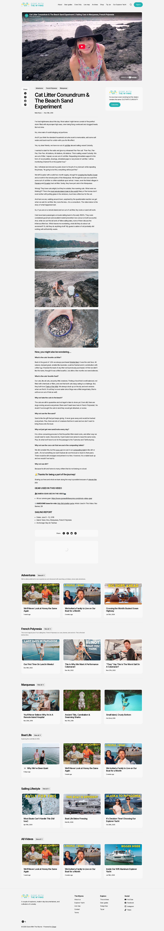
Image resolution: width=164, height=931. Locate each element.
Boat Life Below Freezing (76, 818)
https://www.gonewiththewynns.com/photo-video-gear (71, 498)
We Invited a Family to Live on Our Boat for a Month (80, 609)
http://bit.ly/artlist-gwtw (65, 503)
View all (40, 575)
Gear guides (68, 5)
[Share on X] (25, 93)
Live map (87, 5)
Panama (38, 183)
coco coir (51, 445)
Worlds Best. (74, 362)
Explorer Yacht (79, 903)
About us (77, 899)
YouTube (130, 899)
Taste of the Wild (52, 387)
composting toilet (79, 450)
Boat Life (26, 735)
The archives (104, 899)
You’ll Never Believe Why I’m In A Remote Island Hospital (38, 715)
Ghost (54, 927)
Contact (77, 909)
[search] (131, 5)
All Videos (27, 839)
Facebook (130, 903)
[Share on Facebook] (25, 97)
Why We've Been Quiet (37, 768)
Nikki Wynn (38, 113)
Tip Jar (108, 5)
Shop (102, 5)
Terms (76, 912)
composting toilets (76, 445)
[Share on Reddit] (25, 101)
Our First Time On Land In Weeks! (39, 664)
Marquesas (63, 88)
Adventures (39, 88)
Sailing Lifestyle (30, 788)
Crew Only (77, 5)
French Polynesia (51, 88)
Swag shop (104, 906)
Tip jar (102, 909)
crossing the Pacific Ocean (87, 175)
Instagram (130, 906)
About (60, 5)
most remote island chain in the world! (64, 191)
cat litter (67, 145)
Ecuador (47, 183)
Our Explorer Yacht (119, 5)
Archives (95, 5)
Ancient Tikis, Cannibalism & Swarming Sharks (77, 715)
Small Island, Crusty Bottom (118, 714)
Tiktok (129, 910)
